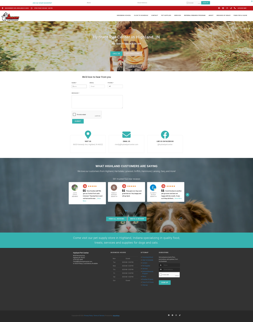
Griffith (137, 171)
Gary (163, 171)
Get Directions (133, 54)
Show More (178, 198)
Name (74, 83)
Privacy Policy (88, 315)
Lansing (156, 171)
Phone (111, 83)
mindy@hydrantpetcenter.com (82, 261)
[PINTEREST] (223, 8)
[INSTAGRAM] (227, 8)
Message (75, 93)
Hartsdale (119, 171)
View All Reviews (116, 219)
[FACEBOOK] (219, 8)
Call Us (116, 54)
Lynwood (129, 171)
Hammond (146, 171)
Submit (78, 121)
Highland (109, 171)
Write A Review (137, 219)
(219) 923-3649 (78, 259)
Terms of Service (99, 315)
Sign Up (205, 2)
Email (92, 83)
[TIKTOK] (231, 8)
